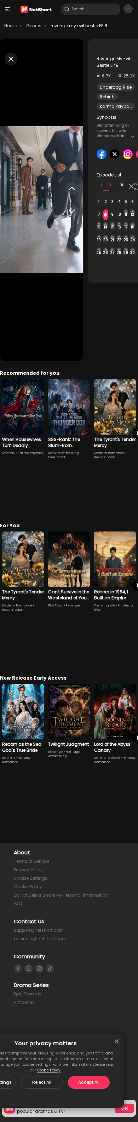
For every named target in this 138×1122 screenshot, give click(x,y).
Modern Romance (109, 453)
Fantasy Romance (16, 760)
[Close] (117, 1041)
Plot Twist (55, 605)
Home (10, 26)
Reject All (41, 1082)
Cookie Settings (30, 878)
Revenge (72, 605)
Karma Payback (117, 106)
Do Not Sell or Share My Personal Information (61, 895)
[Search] (67, 9)
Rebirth (107, 97)
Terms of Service (31, 861)
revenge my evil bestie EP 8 (79, 26)
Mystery (8, 453)
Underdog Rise (116, 87)
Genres (33, 26)
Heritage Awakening (64, 754)
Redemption (104, 457)
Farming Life (104, 605)
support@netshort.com (39, 930)
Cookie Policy (49, 1070)
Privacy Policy (28, 870)
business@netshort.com (40, 939)
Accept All (88, 1082)
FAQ (18, 904)
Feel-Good (56, 457)
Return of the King (63, 453)
